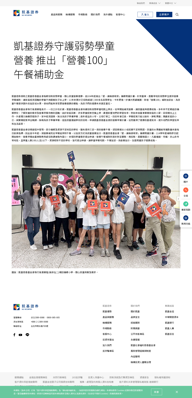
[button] (155, 3)
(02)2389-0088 (37, 317)
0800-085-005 (53, 317)
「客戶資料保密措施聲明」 (47, 390)
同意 (156, 392)
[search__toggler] (177, 14)
